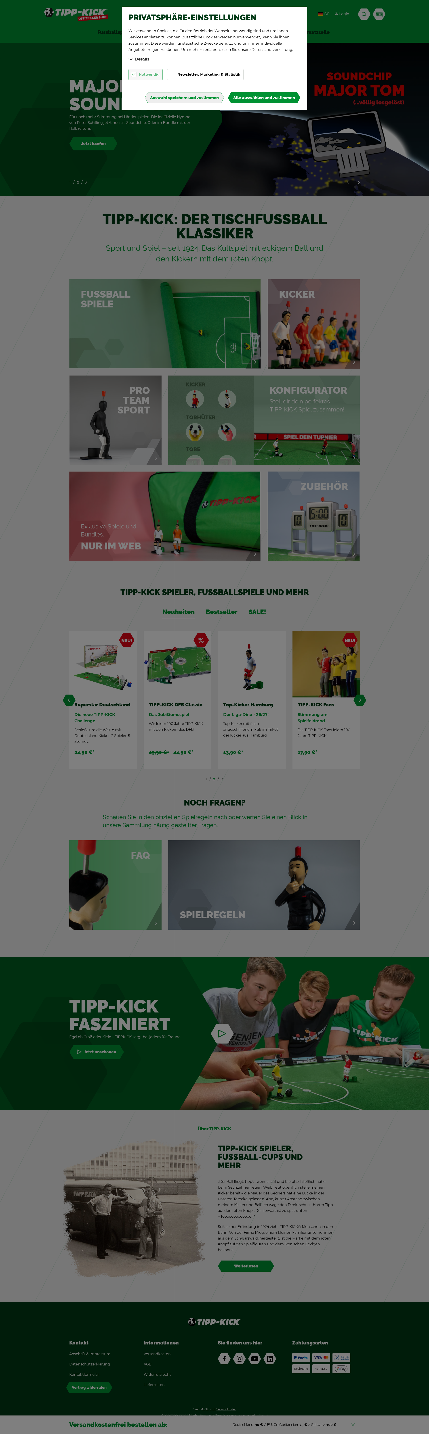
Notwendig (149, 74)
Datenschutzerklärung (272, 50)
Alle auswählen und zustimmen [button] (264, 97)
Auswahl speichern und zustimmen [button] (184, 97)
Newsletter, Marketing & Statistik (208, 74)
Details (142, 59)
